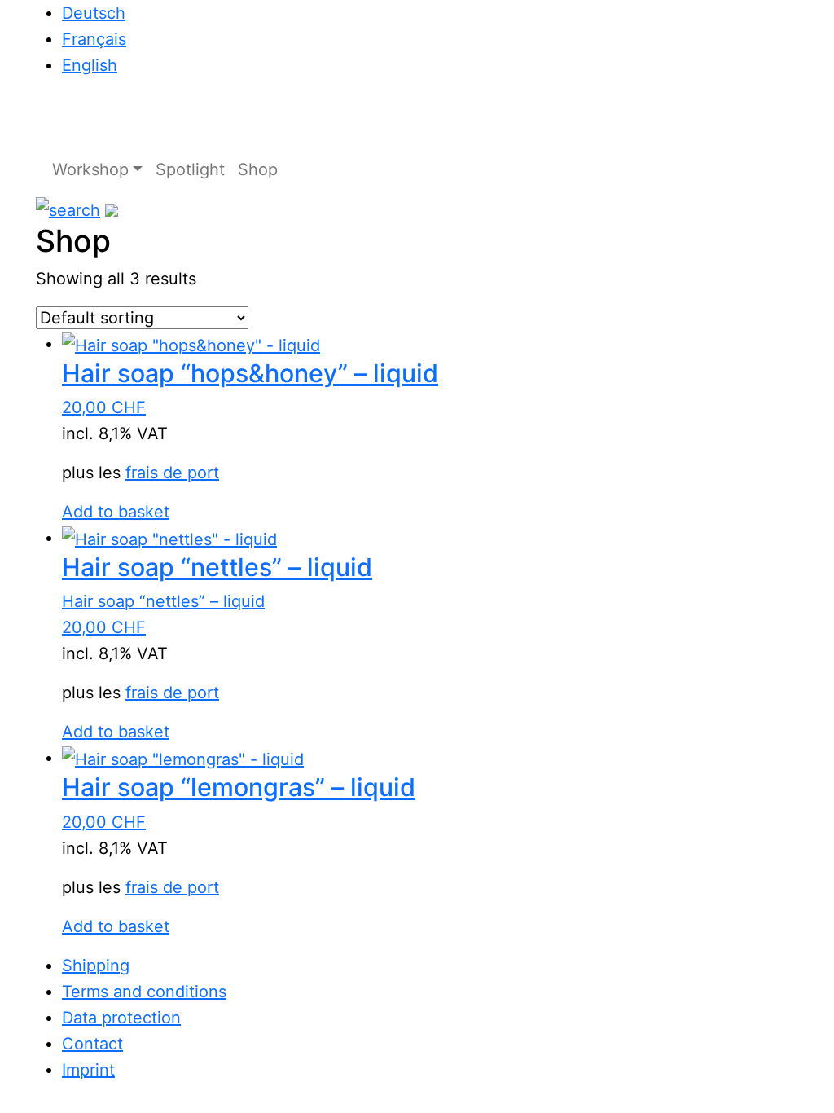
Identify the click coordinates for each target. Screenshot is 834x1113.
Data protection (121, 1017)
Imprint (88, 1070)
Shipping (95, 965)
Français (94, 39)
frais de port (172, 472)
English (89, 65)
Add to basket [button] (115, 511)
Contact (92, 1044)
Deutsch (93, 13)
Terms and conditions (144, 991)
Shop (258, 169)
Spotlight (190, 169)
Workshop (90, 169)
